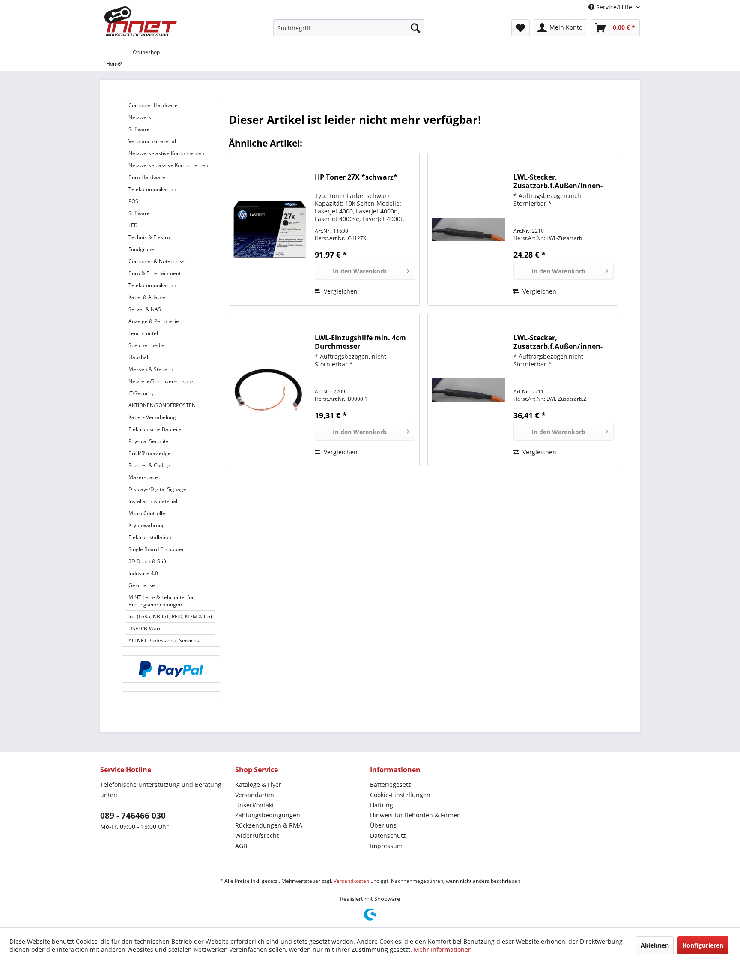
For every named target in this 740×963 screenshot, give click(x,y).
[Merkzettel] (520, 27)
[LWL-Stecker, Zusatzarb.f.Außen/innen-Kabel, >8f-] (468, 390)
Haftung (381, 805)
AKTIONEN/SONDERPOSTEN (162, 405)
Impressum (386, 846)
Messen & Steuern (150, 369)
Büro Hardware (146, 177)
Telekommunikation (152, 189)
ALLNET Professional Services (163, 640)
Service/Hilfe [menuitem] (614, 7)
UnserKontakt (254, 805)
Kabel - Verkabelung (152, 417)
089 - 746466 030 (133, 815)
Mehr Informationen (443, 949)
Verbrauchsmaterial (152, 141)
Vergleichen (340, 291)
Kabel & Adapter (147, 297)
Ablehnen (655, 945)
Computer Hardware (153, 105)
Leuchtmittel (143, 333)
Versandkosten (351, 881)
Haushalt (139, 357)
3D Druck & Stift (147, 561)
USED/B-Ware (145, 628)
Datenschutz (388, 835)
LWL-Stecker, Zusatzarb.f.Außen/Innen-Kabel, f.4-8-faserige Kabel (558, 181)
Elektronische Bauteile (155, 429)
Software (139, 129)
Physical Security (148, 441)
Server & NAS (144, 309)
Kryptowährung (146, 525)
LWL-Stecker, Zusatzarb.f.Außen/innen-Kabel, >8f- (558, 342)
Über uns (383, 825)
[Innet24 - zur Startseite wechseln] (140, 21)
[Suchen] (415, 27)
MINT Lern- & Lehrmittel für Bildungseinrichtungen (161, 601)
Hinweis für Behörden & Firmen (415, 815)
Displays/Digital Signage (157, 489)
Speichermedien (147, 345)
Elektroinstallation (149, 537)
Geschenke (141, 585)
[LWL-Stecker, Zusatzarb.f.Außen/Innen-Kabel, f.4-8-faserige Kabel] (468, 229)
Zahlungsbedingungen (267, 815)
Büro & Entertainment (154, 273)
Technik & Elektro (149, 237)
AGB (241, 846)
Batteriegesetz (390, 784)
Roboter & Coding (149, 465)
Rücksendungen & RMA (268, 825)
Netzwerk (139, 117)
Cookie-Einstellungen (400, 795)
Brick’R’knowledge (149, 453)
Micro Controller (147, 513)
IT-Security (141, 393)
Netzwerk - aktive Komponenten (166, 153)
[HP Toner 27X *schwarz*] (269, 229)
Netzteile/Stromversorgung (161, 381)
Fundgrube (141, 249)
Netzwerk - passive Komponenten (168, 165)
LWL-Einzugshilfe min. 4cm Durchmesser (360, 342)
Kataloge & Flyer (258, 784)
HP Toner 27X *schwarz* (356, 177)
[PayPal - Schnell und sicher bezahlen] (171, 669)
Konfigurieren (703, 945)
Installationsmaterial (152, 501)
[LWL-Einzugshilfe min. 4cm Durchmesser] (269, 390)
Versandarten (254, 795)
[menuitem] (348, 27)
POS (133, 201)
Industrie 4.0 (143, 573)
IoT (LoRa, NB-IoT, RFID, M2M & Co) (170, 616)
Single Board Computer (156, 549)
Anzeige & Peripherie (153, 321)
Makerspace (143, 477)
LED (133, 225)
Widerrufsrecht (257, 835)
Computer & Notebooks (156, 261)
